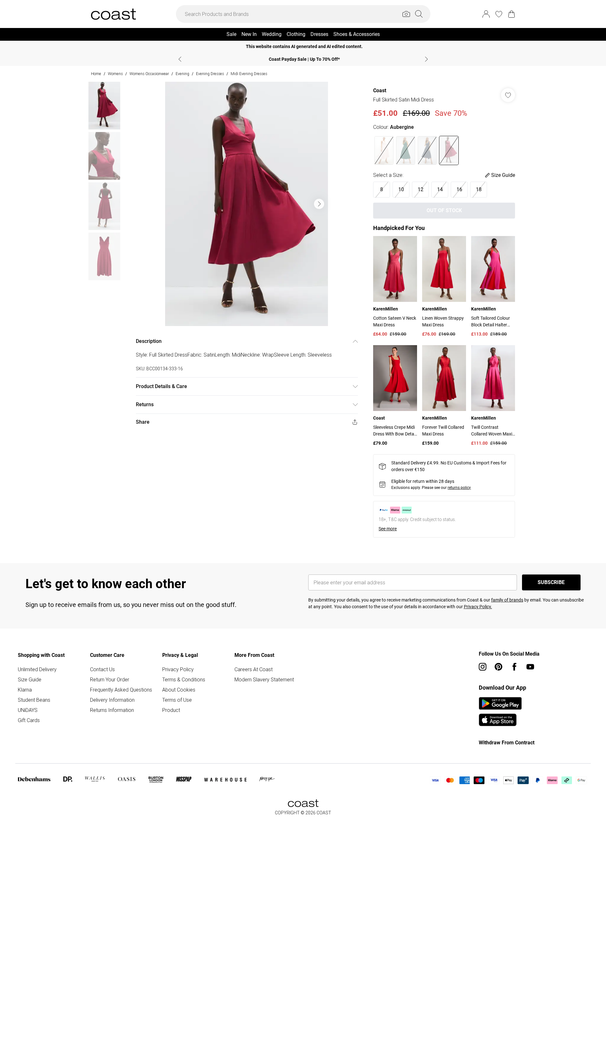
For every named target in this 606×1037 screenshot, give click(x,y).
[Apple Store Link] (500, 719)
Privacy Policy (178, 669)
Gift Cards (29, 720)
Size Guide (29, 679)
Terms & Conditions (183, 679)
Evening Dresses (210, 73)
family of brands (507, 599)
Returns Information (112, 710)
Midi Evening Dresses (249, 73)
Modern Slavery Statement (264, 679)
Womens (115, 73)
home (96, 73)
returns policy (459, 487)
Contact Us (102, 669)
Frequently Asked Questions (121, 689)
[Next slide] (426, 59)
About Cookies (178, 689)
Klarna (25, 689)
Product (171, 710)
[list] (246, 204)
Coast (379, 90)
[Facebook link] (514, 667)
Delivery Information (112, 700)
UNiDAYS (28, 710)
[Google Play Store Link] (500, 703)
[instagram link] (482, 667)
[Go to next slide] (319, 204)
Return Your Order (109, 679)
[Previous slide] (180, 59)
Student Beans (34, 700)
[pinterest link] (498, 667)
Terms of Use (177, 700)
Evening (182, 73)
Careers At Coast (253, 669)
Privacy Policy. (478, 606)
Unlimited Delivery (37, 669)
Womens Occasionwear (149, 73)
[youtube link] (530, 667)
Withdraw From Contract (506, 743)
